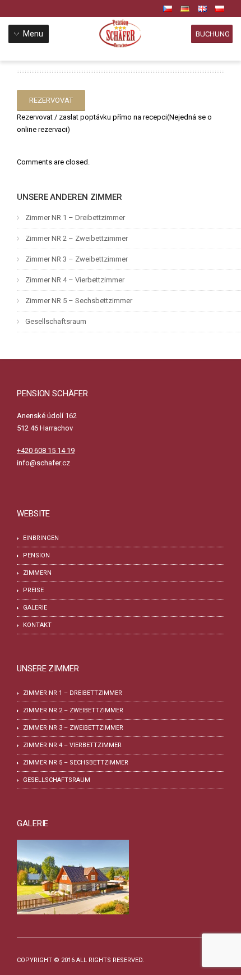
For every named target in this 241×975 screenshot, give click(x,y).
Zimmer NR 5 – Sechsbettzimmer (78, 300)
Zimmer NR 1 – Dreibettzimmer (75, 217)
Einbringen (41, 538)
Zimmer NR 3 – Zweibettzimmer (76, 259)
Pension (36, 555)
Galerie (35, 607)
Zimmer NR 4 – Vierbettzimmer (74, 280)
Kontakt (37, 625)
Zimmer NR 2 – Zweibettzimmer (76, 238)
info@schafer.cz (43, 463)
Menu (33, 33)
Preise (33, 590)
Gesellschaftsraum (55, 321)
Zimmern (37, 572)
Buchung (213, 34)
